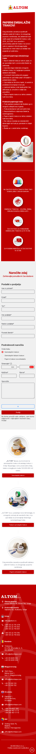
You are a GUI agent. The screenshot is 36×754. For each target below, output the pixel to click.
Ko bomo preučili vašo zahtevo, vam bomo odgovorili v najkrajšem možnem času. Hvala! (18, 418)
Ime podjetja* (7, 315)
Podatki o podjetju (11, 284)
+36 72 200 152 (10, 685)
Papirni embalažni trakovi (18, 572)
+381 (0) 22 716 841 (12, 629)
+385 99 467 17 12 (12, 711)
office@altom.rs (10, 621)
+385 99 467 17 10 (12, 713)
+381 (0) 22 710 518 (12, 633)
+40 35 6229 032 (11, 658)
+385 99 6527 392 (12, 709)
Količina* (5, 372)
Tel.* (3, 306)
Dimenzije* (6, 364)
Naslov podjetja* (8, 324)
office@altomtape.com (13, 654)
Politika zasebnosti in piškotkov (18, 748)
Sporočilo (5, 381)
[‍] (18, 352)
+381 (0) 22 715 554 (12, 627)
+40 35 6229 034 (11, 660)
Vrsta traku (6, 349)
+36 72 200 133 (10, 683)
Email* (4, 297)
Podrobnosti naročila (13, 345)
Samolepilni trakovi (18, 475)
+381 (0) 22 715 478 (12, 625)
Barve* (22, 372)
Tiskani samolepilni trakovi (18, 525)
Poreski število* (7, 333)
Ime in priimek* (7, 288)
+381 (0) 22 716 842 (12, 635)
